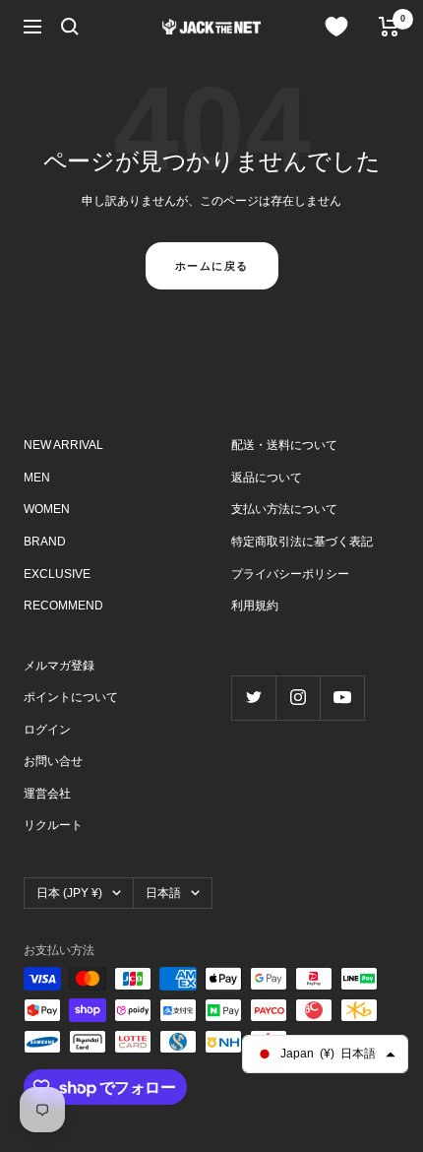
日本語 (163, 893)
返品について (266, 477)
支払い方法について (284, 509)
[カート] (389, 26)
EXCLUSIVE (57, 574)
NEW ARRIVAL (63, 445)
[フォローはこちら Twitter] (253, 697)
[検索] (70, 26)
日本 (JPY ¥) (69, 893)
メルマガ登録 (59, 665)
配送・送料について (284, 445)
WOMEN (47, 509)
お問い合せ (53, 761)
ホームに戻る (212, 266)
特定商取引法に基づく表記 (302, 541)
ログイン (47, 729)
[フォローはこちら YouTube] (342, 697)
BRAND (45, 541)
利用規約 (254, 605)
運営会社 (47, 793)
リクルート (53, 825)
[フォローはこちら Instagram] (297, 697)
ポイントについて (71, 697)
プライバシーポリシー (290, 574)
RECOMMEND (63, 605)
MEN (37, 477)
